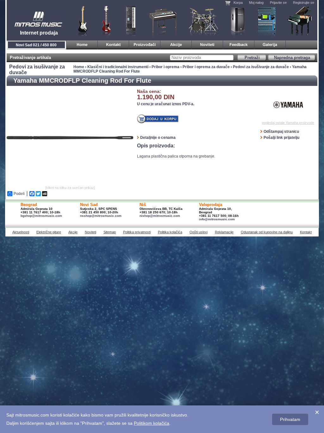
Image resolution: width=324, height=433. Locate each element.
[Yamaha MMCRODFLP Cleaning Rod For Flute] (70, 183)
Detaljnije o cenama (158, 137)
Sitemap (109, 232)
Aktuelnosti (20, 232)
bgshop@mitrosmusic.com (41, 215)
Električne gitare (48, 232)
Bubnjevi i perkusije (203, 20)
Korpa (238, 2)
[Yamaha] (288, 105)
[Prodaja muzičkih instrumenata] (113, 43)
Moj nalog (256, 2)
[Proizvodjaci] (144, 43)
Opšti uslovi (199, 232)
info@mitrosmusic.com (217, 219)
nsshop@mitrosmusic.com (101, 215)
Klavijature (130, 20)
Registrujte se (303, 2)
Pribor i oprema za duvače (206, 67)
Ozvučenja (237, 20)
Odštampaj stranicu (281, 131)
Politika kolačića (170, 232)
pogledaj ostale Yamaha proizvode (288, 123)
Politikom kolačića (151, 423)
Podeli (19, 193)
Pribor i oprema (165, 67)
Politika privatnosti (137, 232)
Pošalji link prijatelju (281, 137)
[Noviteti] (207, 43)
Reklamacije (224, 232)
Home (78, 67)
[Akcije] (176, 43)
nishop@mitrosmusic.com (160, 215)
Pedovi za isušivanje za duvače (261, 67)
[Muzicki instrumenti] (82, 43)
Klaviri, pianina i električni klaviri (163, 20)
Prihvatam (290, 419)
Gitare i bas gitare (80, 20)
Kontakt (306, 232)
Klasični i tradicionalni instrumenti (300, 20)
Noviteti (90, 232)
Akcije (73, 232)
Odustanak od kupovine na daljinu (267, 232)
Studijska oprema (267, 20)
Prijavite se (278, 2)
